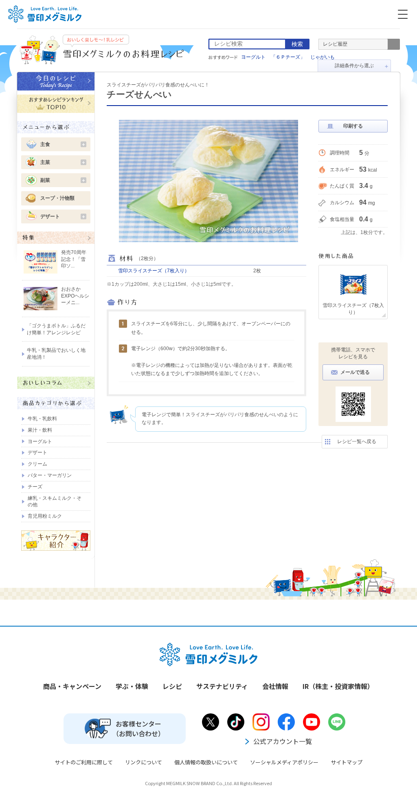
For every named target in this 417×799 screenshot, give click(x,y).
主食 (63, 144)
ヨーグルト (253, 57)
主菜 (63, 162)
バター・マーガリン (50, 475)
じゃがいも (322, 57)
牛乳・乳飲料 (42, 419)
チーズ (35, 487)
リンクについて (143, 762)
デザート (63, 216)
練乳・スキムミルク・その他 (54, 501)
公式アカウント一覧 (282, 741)
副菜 (63, 180)
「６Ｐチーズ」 (288, 57)
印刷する (353, 126)
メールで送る (355, 372)
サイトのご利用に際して (84, 762)
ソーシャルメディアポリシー (284, 762)
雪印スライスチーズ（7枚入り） (153, 271)
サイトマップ (346, 762)
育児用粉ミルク (45, 516)
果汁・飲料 (40, 430)
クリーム (37, 464)
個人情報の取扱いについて (206, 762)
